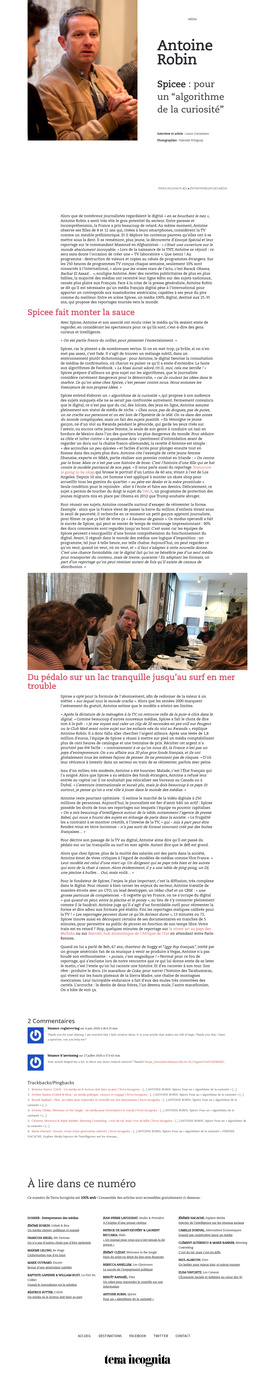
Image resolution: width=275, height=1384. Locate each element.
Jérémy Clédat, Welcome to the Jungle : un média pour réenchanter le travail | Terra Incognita (94, 1110)
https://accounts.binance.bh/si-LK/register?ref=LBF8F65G (184, 1062)
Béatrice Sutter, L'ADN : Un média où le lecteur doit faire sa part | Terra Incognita (86, 1089)
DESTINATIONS (110, 1335)
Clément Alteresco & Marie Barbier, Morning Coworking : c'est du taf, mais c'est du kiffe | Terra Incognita (102, 1121)
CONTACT (183, 1335)
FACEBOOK (137, 1335)
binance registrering (64, 1028)
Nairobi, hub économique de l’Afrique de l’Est (128, 934)
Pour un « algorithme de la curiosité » (128, 1299)
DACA (148, 491)
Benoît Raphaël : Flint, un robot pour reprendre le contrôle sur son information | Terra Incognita (96, 1100)
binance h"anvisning (63, 1055)
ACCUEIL (84, 1335)
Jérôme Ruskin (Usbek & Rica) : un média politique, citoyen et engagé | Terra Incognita (89, 1094)
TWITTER (160, 1335)
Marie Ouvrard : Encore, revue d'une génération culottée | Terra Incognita (81, 1131)
